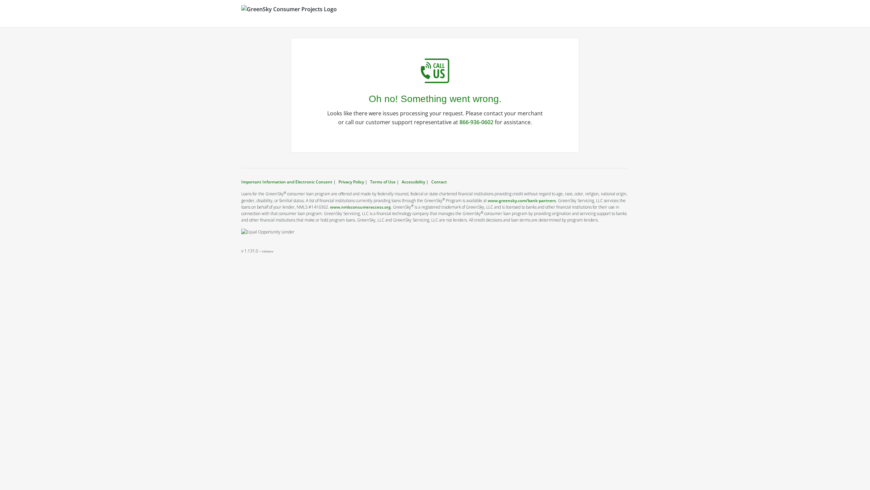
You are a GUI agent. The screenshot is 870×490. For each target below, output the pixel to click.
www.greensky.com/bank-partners (522, 200)
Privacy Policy (351, 182)
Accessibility (413, 182)
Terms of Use (383, 182)
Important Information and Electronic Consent (287, 182)
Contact (439, 182)
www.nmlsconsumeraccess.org (360, 207)
